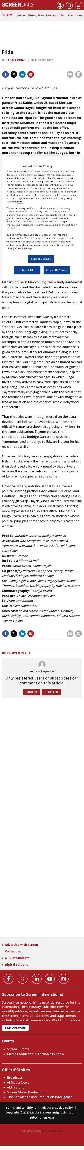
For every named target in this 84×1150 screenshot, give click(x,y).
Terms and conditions (21, 1107)
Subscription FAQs (42, 1117)
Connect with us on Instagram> (64, 979)
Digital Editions (16, 964)
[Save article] (78, 74)
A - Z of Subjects (17, 958)
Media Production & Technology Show (35, 1054)
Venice (20, 15)
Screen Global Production (26, 1092)
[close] (81, 66)
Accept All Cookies (57, 270)
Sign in (27, 66)
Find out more (15, 1027)
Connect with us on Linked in (37, 979)
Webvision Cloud (52, 1131)
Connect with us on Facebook (8, 979)
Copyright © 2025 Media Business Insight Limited (39, 1112)
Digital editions (71, 15)
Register (51, 692)
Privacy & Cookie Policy (57, 1107)
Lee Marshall (16, 60)
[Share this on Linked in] (22, 74)
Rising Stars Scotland (42, 15)
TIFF (9, 15)
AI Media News (18, 1082)
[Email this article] (30, 74)
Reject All (27, 270)
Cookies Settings (41, 258)
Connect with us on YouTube (50, 979)
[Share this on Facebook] (5, 74)
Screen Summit (18, 1049)
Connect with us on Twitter (22, 978)
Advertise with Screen (21, 945)
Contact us (13, 951)
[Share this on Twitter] (13, 74)
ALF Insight (15, 1087)
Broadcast (14, 1077)
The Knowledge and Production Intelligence (39, 1097)
